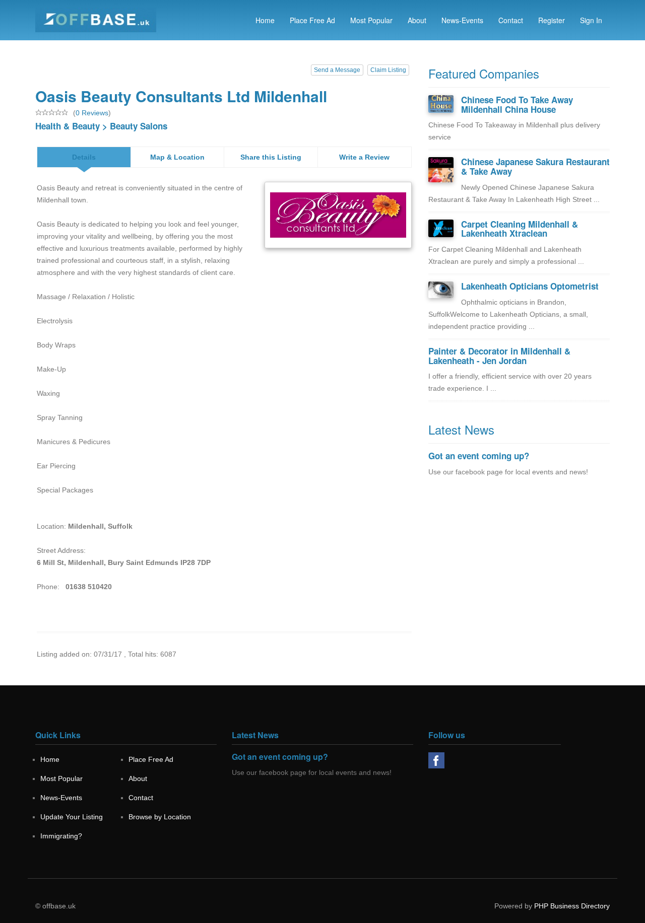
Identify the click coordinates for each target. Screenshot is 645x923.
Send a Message (337, 70)
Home (265, 20)
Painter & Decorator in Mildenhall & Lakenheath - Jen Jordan (499, 356)
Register (551, 20)
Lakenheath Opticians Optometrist (530, 286)
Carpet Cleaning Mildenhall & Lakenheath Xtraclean (519, 229)
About (417, 20)
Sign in (591, 20)
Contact (510, 20)
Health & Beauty (67, 126)
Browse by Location (159, 817)
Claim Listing (388, 70)
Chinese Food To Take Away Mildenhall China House (517, 104)
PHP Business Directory (572, 906)
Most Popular (371, 20)
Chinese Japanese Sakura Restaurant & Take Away (535, 166)
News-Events (462, 20)
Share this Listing (270, 157)
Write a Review (364, 157)
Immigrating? (61, 836)
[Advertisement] (519, 570)
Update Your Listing (71, 817)
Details (84, 157)
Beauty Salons (138, 126)
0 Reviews (92, 113)
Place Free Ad (312, 20)
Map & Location (177, 157)
